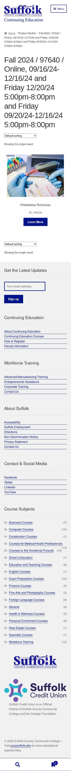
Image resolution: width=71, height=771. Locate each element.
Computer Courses (21, 529)
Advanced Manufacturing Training (26, 377)
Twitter (8, 482)
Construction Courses (23, 536)
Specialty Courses (21, 635)
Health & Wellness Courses (27, 614)
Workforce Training (21, 642)
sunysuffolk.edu (21, 745)
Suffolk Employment (17, 427)
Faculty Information (16, 346)
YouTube (10, 492)
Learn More (35, 222)
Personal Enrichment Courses (28, 621)
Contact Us (11, 391)
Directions (10, 432)
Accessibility (12, 422)
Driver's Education (21, 557)
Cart (46, 761)
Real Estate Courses (22, 628)
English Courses (19, 571)
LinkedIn (9, 487)
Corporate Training (16, 387)
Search (18, 765)
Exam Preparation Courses (26, 578)
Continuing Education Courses (24, 336)
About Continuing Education (22, 331)
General (14, 607)
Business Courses (21, 522)
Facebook (10, 477)
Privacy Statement (16, 442)
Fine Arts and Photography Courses (32, 592)
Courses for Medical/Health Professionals (35, 543)
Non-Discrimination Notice (21, 437)
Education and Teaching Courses (30, 564)
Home (11, 33)
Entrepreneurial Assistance (21, 382)
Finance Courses (20, 586)
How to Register (14, 341)
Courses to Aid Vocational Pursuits (31, 550)
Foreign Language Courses (26, 600)
